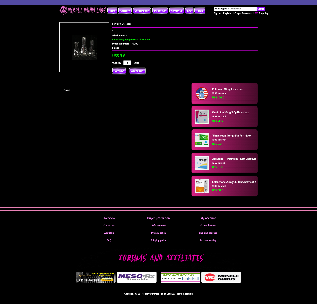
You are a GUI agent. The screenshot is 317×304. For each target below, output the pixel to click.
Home (112, 10)
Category (125, 10)
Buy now (119, 70)
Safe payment (158, 225)
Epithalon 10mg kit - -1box (227, 89)
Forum (199, 10)
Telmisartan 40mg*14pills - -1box (231, 135)
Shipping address (208, 232)
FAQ (189, 10)
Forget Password (243, 13)
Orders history (208, 225)
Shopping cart (142, 10)
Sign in (217, 13)
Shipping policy (158, 240)
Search (260, 8)
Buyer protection (158, 218)
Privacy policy (158, 232)
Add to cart (137, 70)
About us (109, 232)
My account (160, 10)
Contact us (176, 10)
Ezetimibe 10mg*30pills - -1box (230, 112)
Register (227, 13)
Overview (109, 218)
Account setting (208, 240)
